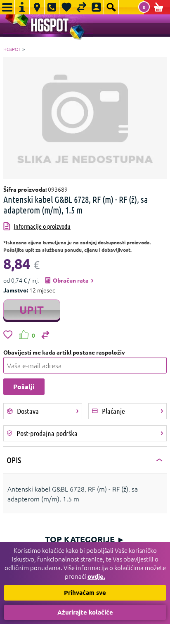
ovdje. (96, 576)
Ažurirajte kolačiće (85, 612)
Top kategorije (85, 539)
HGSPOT (12, 49)
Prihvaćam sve (85, 592)
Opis (14, 460)
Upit (31, 309)
